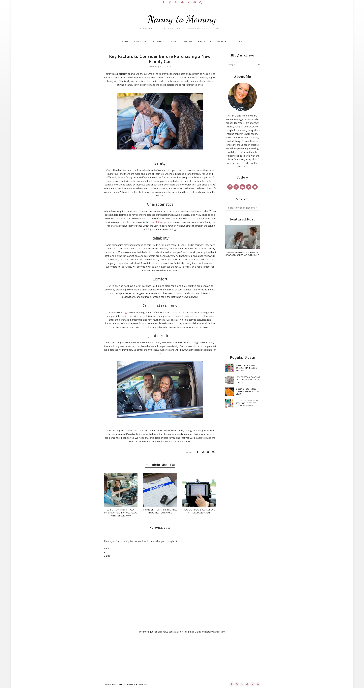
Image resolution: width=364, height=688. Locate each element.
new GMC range (158, 222)
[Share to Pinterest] (208, 452)
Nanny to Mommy (182, 19)
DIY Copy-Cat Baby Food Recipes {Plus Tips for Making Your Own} (247, 403)
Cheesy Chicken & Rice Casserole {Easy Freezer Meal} (247, 391)
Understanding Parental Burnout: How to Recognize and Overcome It (242, 253)
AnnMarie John (141, 684)
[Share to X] (203, 452)
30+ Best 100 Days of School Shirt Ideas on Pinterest (246, 368)
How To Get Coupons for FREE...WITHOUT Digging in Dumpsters (248, 379)
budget (125, 312)
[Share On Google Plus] (213, 452)
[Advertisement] (242, 306)
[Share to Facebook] (197, 452)
